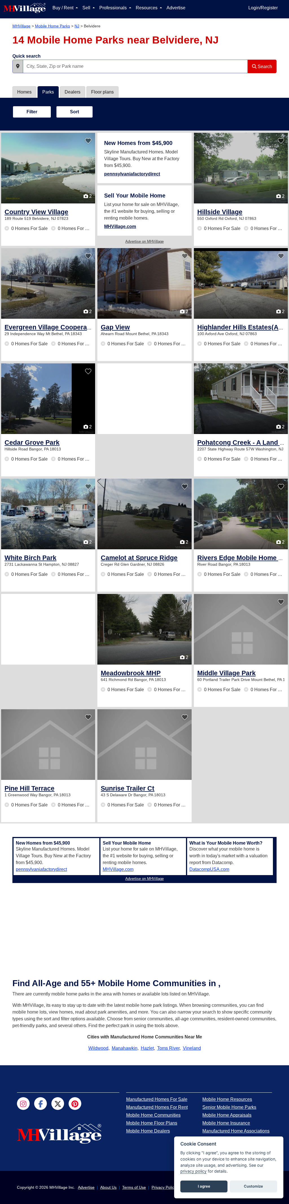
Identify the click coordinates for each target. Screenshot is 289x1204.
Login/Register (263, 7)
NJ (77, 26)
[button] (17, 66)
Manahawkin (124, 1048)
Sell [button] (86, 7)
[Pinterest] (75, 1103)
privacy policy (193, 1171)
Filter (32, 111)
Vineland (192, 1048)
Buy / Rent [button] (63, 7)
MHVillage (21, 26)
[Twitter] (57, 1103)
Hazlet (147, 1048)
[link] (36, 212)
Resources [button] (147, 7)
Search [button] (264, 66)
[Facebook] (40, 1103)
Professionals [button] (113, 7)
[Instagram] (23, 1103)
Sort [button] (74, 111)
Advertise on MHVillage (144, 241)
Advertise (176, 7)
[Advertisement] (144, 398)
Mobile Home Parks (52, 26)
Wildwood (98, 1048)
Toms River (168, 1048)
